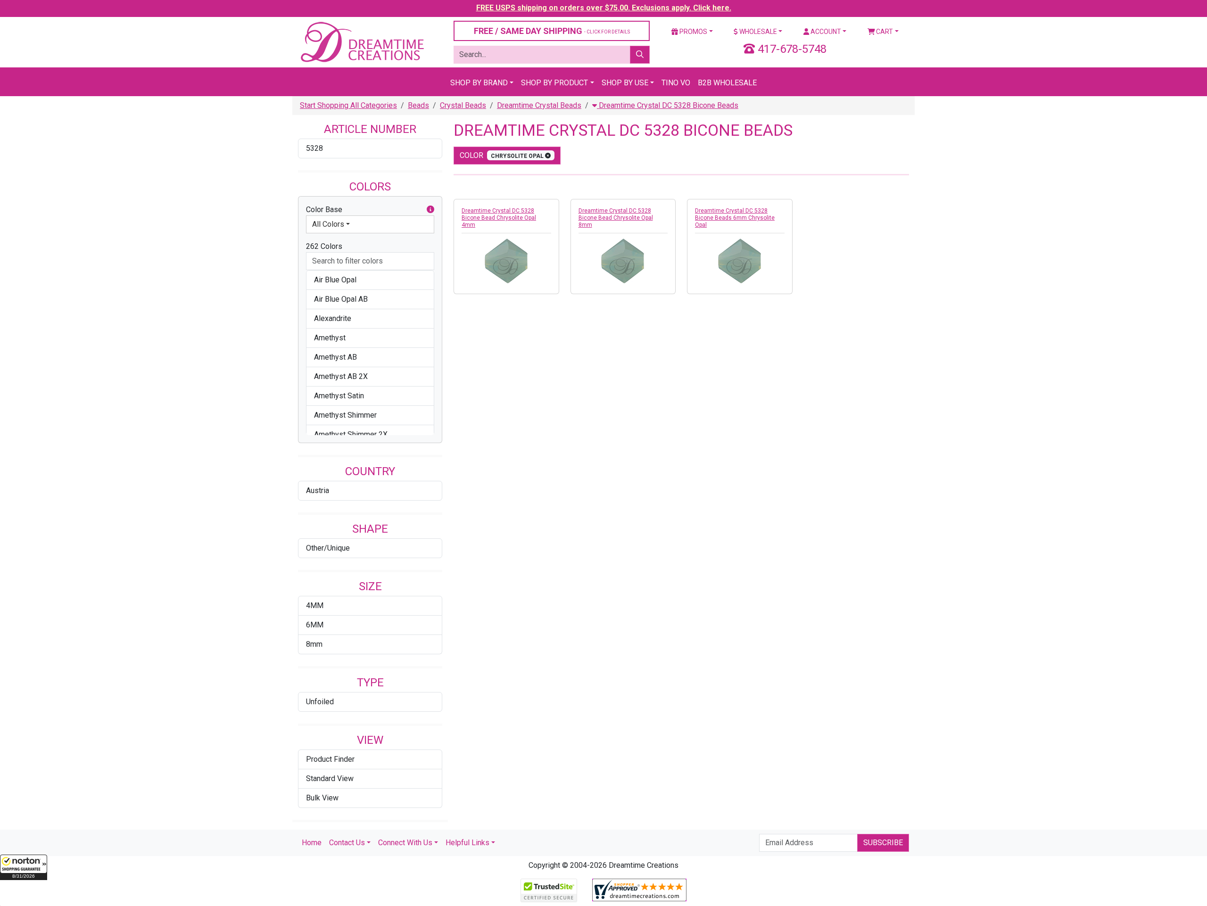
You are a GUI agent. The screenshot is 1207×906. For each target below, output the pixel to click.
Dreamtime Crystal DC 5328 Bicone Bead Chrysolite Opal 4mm (499, 217)
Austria (317, 490)
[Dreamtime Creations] (361, 41)
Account (825, 31)
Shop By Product (554, 82)
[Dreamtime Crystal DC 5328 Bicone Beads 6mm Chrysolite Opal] (740, 260)
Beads (418, 105)
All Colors (328, 224)
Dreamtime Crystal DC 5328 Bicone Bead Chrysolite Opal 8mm (616, 217)
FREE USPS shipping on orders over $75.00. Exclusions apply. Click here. (603, 7)
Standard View (330, 778)
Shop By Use (625, 82)
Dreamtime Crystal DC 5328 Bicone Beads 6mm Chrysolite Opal (735, 217)
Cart (884, 31)
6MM (314, 624)
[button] (23, 867)
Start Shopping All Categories (348, 105)
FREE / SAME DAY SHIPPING (552, 31)
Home (312, 842)
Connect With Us (405, 842)
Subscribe (883, 842)
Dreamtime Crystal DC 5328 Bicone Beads (667, 105)
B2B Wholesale (727, 82)
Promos (692, 31)
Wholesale (757, 31)
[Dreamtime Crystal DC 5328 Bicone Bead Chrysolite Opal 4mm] (506, 260)
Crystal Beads (463, 105)
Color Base (324, 209)
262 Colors (324, 246)
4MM (314, 605)
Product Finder (330, 759)
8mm (314, 644)
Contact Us (347, 842)
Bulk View (322, 797)
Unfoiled (320, 701)
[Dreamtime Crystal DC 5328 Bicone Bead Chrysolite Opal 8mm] (623, 260)
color (502, 155)
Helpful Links (467, 842)
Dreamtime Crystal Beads (539, 105)
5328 (314, 148)
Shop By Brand (479, 82)
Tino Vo (675, 82)
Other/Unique (328, 548)
